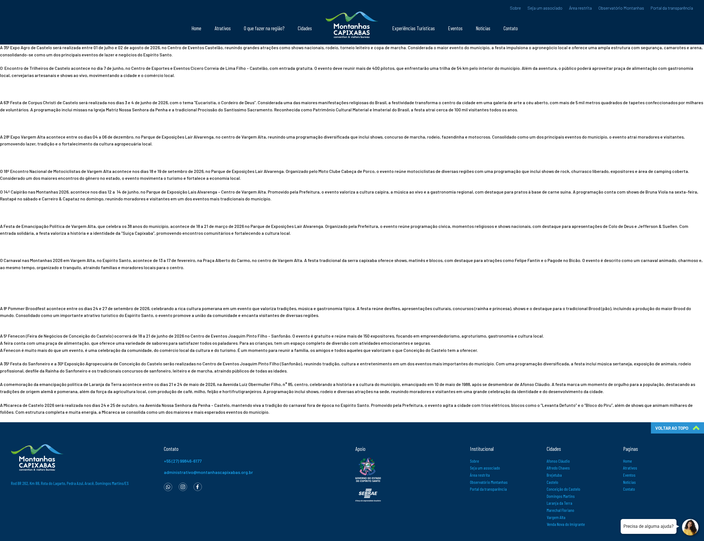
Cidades (305, 28)
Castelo (552, 482)
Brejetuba (554, 474)
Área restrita (580, 7)
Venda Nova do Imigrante (566, 524)
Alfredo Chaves (558, 467)
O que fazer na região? (264, 28)
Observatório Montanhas (621, 7)
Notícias (483, 28)
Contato (511, 28)
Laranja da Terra (559, 503)
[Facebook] (198, 486)
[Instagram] (183, 486)
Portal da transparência (672, 7)
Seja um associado (544, 7)
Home (196, 28)
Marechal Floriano (560, 510)
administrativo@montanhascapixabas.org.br (208, 472)
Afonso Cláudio (558, 460)
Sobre (515, 7)
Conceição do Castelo (563, 489)
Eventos (455, 28)
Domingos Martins (561, 496)
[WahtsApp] (168, 486)
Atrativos (223, 28)
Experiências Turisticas (413, 28)
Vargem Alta (556, 517)
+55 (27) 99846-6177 (183, 460)
